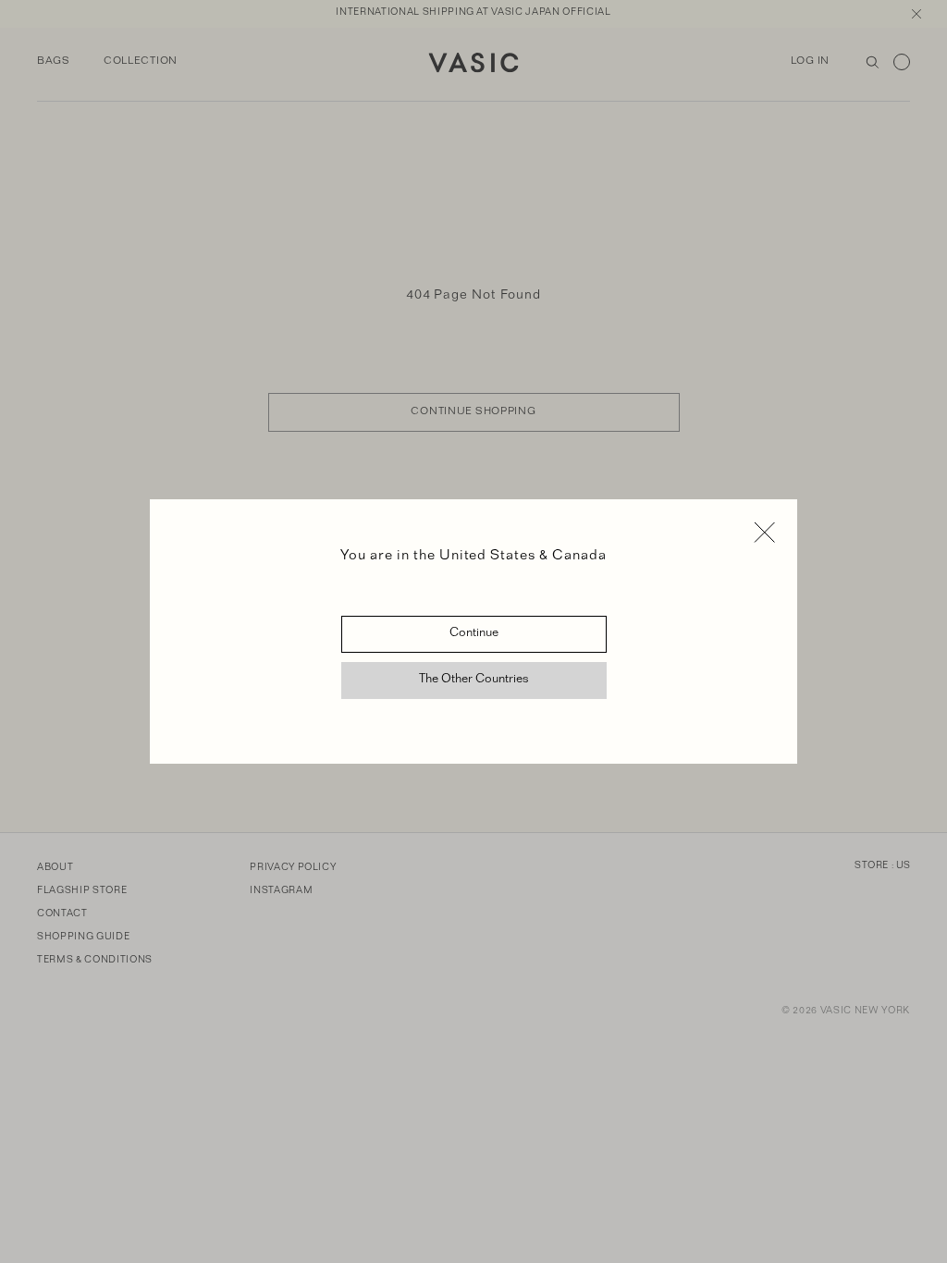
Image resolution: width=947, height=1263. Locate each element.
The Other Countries (474, 680)
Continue (473, 634)
